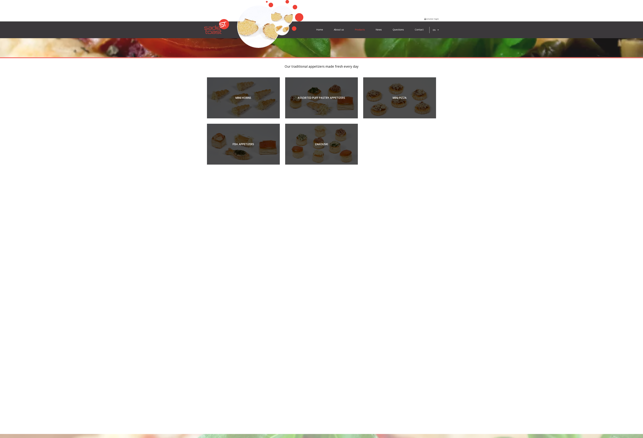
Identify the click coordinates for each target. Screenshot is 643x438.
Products (360, 29)
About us (339, 29)
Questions (398, 29)
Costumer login (432, 19)
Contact (419, 29)
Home (319, 29)
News (379, 29)
